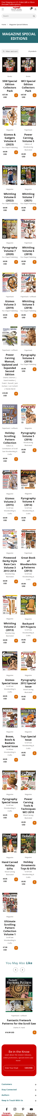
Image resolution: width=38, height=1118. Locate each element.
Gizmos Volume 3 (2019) (10, 304)
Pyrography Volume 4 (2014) (28, 501)
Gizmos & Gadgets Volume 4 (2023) (10, 139)
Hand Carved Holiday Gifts (10, 865)
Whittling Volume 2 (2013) (10, 627)
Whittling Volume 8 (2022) (10, 197)
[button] (15, 969)
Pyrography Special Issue (10, 800)
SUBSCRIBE (29, 1068)
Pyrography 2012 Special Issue (28, 683)
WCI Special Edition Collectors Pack (28, 85)
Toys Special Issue (28, 738)
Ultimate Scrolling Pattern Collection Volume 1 (9, 928)
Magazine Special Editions (18, 24)
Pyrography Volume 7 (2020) (9, 251)
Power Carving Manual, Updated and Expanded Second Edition (10, 364)
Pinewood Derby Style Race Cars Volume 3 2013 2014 (10, 564)
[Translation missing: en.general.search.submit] (34, 16)
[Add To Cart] (16, 95)
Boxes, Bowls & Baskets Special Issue (10, 741)
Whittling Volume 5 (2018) (28, 304)
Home (4, 24)
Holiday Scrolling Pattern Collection (9, 437)
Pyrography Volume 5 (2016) (28, 436)
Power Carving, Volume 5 (28, 138)
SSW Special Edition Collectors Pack (9, 85)
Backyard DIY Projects (28, 625)
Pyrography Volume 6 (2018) (28, 358)
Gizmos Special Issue (10, 681)
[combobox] (19, 16)
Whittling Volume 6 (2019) (28, 251)
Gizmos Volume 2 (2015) (10, 502)
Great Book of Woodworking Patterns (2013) (28, 564)
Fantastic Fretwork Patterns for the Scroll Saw (19, 1022)
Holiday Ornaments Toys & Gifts (28, 865)
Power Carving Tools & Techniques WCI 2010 (28, 805)
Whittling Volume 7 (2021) (28, 197)
